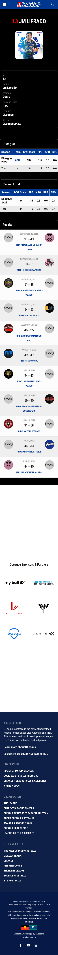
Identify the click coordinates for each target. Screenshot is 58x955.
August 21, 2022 (29, 304)
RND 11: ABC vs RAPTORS (29, 270)
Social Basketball (15, 875)
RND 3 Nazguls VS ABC (29, 431)
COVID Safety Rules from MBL (21, 775)
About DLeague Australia (19, 818)
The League (10, 803)
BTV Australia (12, 880)
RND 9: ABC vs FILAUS (29, 315)
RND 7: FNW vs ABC (29, 361)
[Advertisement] (29, 520)
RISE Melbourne (13, 865)
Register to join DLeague (19, 770)
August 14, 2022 (29, 325)
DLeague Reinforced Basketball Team (26, 813)
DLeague (8, 860)
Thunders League (14, 870)
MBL (45, 754)
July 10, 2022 (29, 420)
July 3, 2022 (29, 441)
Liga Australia (31, 754)
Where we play (12, 785)
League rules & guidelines (19, 833)
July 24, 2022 (29, 370)
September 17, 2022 (29, 234)
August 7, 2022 (29, 350)
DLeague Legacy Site (16, 828)
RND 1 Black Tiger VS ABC (29, 472)
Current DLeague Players (19, 808)
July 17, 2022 (29, 395)
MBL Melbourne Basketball (20, 850)
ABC (5, 105)
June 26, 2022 (29, 461)
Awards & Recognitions (18, 823)
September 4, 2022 (29, 259)
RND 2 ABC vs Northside (29, 452)
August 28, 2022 (29, 279)
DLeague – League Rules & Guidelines (25, 780)
